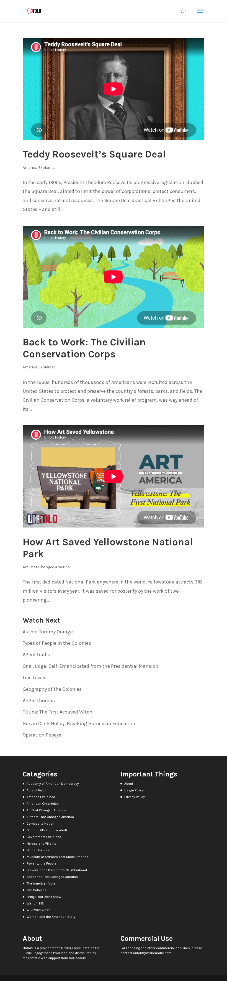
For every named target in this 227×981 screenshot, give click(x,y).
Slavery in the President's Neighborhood (57, 870)
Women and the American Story (51, 917)
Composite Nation (40, 823)
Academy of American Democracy (53, 784)
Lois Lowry (34, 677)
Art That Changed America (46, 567)
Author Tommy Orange (48, 632)
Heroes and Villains (41, 843)
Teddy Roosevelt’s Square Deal (94, 154)
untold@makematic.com (152, 953)
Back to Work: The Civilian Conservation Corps (84, 348)
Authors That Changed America (50, 817)
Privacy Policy (134, 797)
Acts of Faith (36, 790)
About (128, 784)
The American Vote (41, 883)
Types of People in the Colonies (57, 643)
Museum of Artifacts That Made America (57, 857)
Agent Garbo (36, 654)
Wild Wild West (38, 910)
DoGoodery (77, 958)
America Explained (39, 167)
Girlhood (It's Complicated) (47, 830)
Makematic (31, 958)
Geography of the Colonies (52, 689)
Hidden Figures (38, 850)
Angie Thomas (39, 700)
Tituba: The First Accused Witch (57, 712)
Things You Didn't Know (44, 897)
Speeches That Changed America (52, 877)
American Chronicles (43, 804)
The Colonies (37, 890)
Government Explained (44, 837)
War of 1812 (35, 903)
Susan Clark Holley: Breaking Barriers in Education (79, 723)
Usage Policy (134, 790)
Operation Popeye (42, 735)
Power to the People (41, 863)
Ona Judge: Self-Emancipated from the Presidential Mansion (90, 666)
